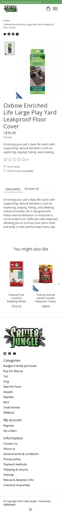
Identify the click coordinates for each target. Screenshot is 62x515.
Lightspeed (9, 504)
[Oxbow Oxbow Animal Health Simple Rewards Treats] (46, 274)
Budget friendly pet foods (20, 366)
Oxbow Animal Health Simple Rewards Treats (45, 298)
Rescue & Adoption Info (18, 480)
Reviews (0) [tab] (32, 189)
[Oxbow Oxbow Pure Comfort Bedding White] (16, 274)
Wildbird (8, 412)
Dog (6, 381)
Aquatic (8, 392)
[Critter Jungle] (10, 8)
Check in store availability (20, 170)
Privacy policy (12, 459)
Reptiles (8, 397)
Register (8, 425)
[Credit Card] (30, 509)
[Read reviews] (14, 159)
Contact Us (10, 443)
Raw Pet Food (12, 387)
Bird (6, 402)
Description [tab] (13, 189)
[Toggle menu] (55, 8)
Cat (5, 376)
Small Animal (11, 407)
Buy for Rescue (13, 371)
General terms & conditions (21, 454)
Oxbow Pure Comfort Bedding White (16, 298)
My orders (10, 431)
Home (6, 20)
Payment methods (15, 464)
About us (9, 449)
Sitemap (8, 475)
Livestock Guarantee (16, 485)
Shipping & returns (15, 469)
